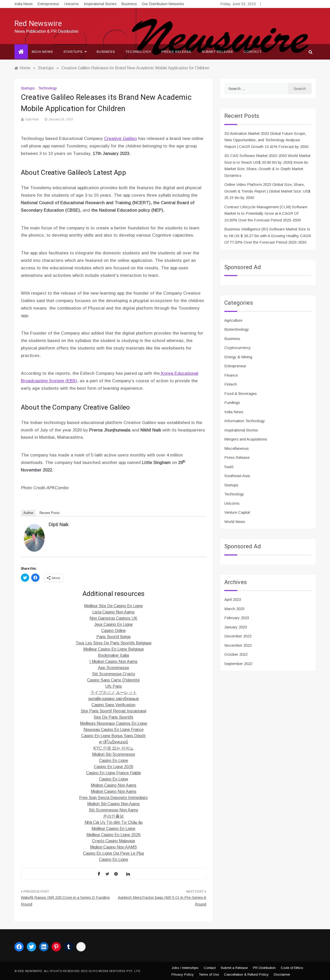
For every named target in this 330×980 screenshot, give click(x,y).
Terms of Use (209, 974)
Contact (253, 52)
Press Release (176, 52)
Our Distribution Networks (163, 4)
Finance (231, 375)
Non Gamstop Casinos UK (113, 618)
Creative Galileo (120, 138)
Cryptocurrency (237, 347)
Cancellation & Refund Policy (246, 974)
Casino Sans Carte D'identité (113, 680)
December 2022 (237, 636)
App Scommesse (113, 668)
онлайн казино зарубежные (113, 698)
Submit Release (217, 52)
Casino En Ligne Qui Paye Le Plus (113, 853)
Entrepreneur (48, 4)
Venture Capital (237, 512)
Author (28, 513)
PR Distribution (264, 968)
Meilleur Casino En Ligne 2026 (113, 835)
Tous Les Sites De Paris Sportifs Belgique (114, 643)
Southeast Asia (237, 476)
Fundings (232, 402)
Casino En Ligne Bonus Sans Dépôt (113, 736)
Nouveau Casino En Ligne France (114, 729)
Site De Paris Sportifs (113, 717)
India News (23, 4)
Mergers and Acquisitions (245, 439)
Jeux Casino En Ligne (113, 624)
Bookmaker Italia (113, 655)
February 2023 (236, 618)
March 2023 (234, 609)
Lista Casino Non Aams (113, 612)
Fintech (230, 384)
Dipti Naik (32, 119)
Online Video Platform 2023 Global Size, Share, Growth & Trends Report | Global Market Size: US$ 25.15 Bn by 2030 (267, 191)
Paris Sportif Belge (113, 637)
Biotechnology (236, 329)
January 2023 (235, 627)
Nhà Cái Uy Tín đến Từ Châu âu (114, 822)
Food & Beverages (240, 393)
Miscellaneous (236, 448)
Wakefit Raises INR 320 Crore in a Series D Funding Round (65, 900)
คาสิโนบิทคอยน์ (113, 742)
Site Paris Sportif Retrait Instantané (113, 711)
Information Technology (244, 421)
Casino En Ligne (113, 760)
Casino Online (113, 630)
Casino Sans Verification (113, 705)
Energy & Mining (238, 357)
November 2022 (238, 645)
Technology (138, 52)
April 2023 (232, 599)
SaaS (229, 466)
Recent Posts (49, 513)
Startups (73, 52)
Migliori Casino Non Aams (113, 785)
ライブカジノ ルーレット (113, 692)
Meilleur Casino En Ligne (113, 828)
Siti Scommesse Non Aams (113, 810)
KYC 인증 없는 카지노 (113, 748)
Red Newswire (38, 23)
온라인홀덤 (113, 816)
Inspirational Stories (100, 4)
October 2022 (236, 654)
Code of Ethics (292, 968)
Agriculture (233, 320)
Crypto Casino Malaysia (113, 841)
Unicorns (71, 4)
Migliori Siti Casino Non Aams (113, 804)
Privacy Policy (182, 974)
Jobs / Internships (185, 968)
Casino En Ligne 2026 (113, 767)
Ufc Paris (113, 686)
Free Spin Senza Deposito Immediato (113, 797)
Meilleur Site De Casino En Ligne (113, 606)
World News (234, 521)
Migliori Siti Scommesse (113, 754)
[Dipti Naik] (34, 537)
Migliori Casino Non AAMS (113, 847)
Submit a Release (234, 968)
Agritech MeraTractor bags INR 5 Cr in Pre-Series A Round (162, 900)
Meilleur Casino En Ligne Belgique (113, 649)
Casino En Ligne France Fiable (113, 773)
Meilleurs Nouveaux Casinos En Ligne (113, 723)
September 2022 (238, 663)
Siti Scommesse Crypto (113, 674)
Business (129, 4)
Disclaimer (282, 974)
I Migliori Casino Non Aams (113, 661)
